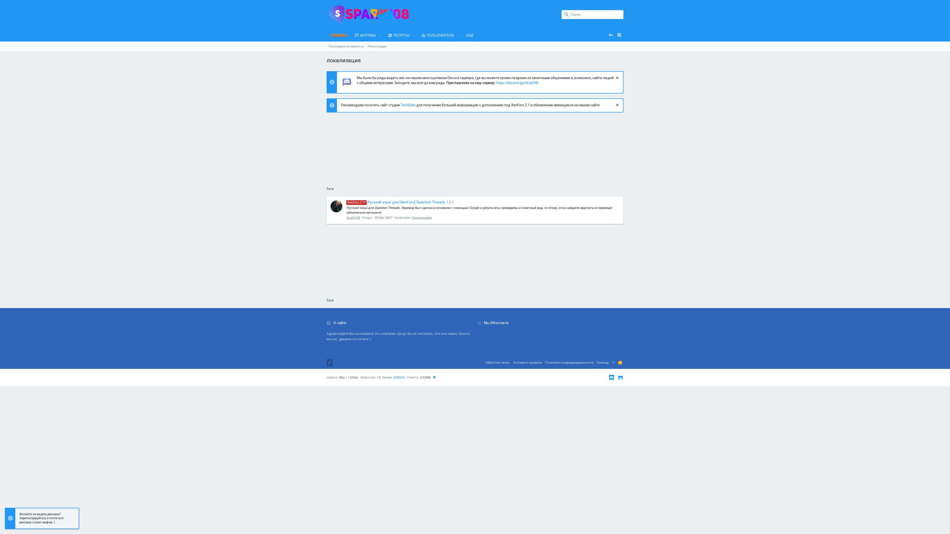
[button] (380, 35)
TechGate (408, 105)
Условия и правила (527, 362)
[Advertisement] (475, 152)
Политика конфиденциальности (569, 362)
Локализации (422, 218)
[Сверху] (614, 362)
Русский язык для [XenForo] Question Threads (396, 202)
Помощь (602, 362)
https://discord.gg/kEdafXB (517, 83)
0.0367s (399, 377)
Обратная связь (498, 362)
